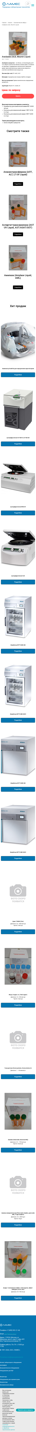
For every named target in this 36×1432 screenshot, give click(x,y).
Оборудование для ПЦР (6, 1370)
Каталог (10, 22)
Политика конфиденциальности (11, 1357)
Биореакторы (4, 1382)
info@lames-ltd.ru (10, 1334)
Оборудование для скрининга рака (10, 1379)
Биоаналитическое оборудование (9, 1368)
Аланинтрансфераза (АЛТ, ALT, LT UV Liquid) (18, 173)
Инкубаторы (3, 1376)
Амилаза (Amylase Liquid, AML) (18, 276)
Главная (4, 22)
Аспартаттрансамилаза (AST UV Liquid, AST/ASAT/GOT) (18, 226)
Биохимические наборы (20, 22)
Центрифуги (3, 1365)
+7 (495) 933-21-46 (13, 1330)
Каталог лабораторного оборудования (11, 1362)
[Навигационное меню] (32, 5)
